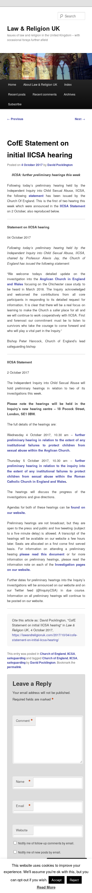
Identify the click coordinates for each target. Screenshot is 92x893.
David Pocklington (60, 165)
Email (23, 806)
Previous (15, 119)
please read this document (42, 554)
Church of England (53, 653)
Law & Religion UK (33, 28)
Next (80, 119)
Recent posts (17, 94)
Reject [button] (74, 880)
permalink (14, 667)
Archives (69, 94)
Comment (24, 721)
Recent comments (45, 94)
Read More (46, 887)
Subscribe (15, 104)
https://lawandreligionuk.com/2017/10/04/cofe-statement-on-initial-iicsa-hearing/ (44, 637)
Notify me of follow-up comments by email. (46, 843)
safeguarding (16, 658)
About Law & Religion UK (40, 84)
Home (12, 84)
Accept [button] (57, 880)
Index (68, 84)
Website (21, 830)
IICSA (71, 653)
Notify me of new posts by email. (39, 852)
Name (23, 781)
